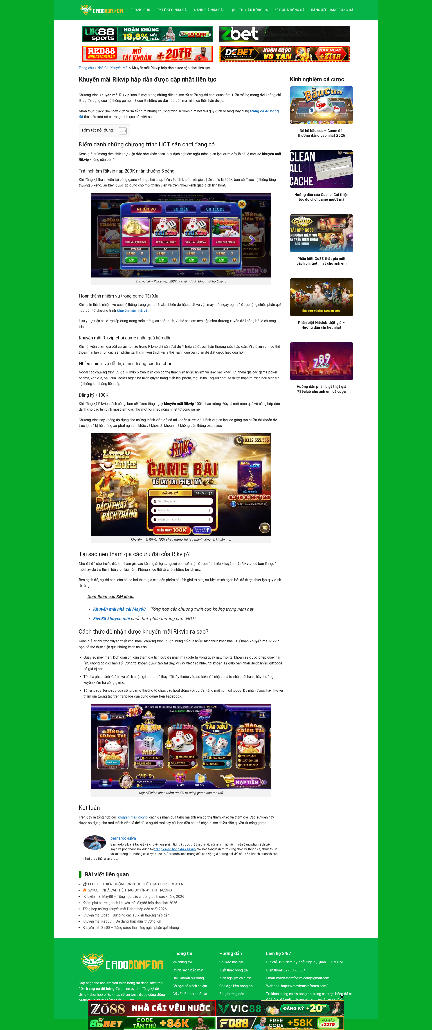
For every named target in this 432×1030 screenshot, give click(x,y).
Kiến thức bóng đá (233, 970)
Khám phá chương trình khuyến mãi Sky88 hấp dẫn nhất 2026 (130, 903)
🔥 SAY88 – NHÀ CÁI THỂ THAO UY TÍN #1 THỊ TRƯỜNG (127, 890)
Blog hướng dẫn (231, 994)
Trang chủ (140, 10)
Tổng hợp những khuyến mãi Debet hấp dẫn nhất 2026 (125, 909)
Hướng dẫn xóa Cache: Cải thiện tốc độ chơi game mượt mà (321, 197)
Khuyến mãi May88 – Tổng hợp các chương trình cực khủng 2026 (133, 896)
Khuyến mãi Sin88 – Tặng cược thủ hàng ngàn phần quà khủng (131, 927)
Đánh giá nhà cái (209, 10)
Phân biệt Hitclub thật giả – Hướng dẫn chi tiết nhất (321, 325)
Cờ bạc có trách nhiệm (190, 986)
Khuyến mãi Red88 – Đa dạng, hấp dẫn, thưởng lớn (122, 921)
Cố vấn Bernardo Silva (190, 994)
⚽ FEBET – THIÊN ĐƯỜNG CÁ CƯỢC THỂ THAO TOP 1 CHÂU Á (133, 884)
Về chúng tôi (182, 962)
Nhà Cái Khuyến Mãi (112, 68)
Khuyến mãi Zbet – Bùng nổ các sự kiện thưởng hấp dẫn (126, 915)
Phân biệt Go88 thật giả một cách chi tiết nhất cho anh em (321, 261)
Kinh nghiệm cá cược (235, 978)
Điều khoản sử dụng (188, 978)
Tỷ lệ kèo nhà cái (172, 10)
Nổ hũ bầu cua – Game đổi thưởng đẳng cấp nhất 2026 (321, 133)
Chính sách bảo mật (188, 970)
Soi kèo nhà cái (231, 962)
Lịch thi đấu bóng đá (249, 10)
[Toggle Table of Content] (120, 131)
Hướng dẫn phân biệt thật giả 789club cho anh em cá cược (321, 389)
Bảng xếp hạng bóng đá (332, 10)
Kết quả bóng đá (289, 10)
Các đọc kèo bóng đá (236, 986)
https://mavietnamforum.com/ (304, 986)
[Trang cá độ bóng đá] (101, 10)
